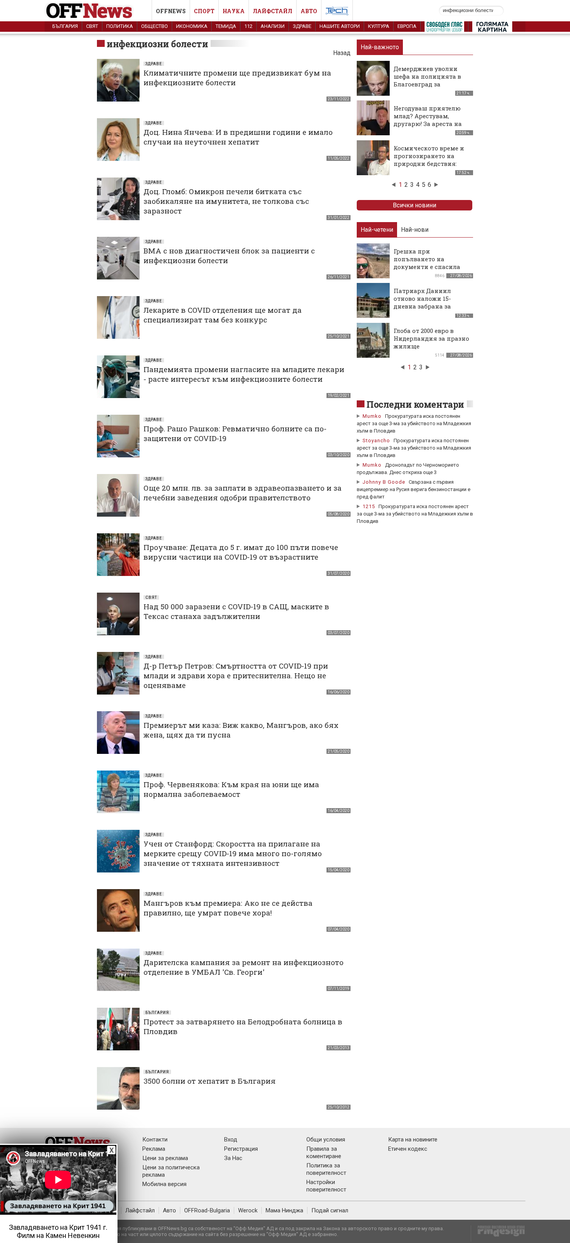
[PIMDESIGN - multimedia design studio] (498, 1233)
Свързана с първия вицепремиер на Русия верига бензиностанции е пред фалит (413, 489)
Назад (342, 53)
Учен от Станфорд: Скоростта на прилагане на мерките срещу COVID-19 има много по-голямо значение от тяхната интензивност (232, 853)
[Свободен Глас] (444, 28)
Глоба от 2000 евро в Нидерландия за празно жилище (431, 338)
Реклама (153, 1148)
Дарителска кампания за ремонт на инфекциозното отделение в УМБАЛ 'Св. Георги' (243, 967)
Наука (234, 11)
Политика (119, 26)
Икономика (191, 26)
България (65, 26)
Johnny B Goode (384, 482)
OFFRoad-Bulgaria (207, 1210)
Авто (309, 11)
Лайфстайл (272, 11)
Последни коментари (415, 404)
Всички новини (414, 205)
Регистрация (241, 1148)
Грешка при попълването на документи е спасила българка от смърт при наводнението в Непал (430, 266)
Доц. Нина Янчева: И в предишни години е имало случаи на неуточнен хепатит (238, 137)
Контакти (155, 1139)
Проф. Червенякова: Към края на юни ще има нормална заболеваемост (231, 789)
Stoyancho (376, 440)
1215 (369, 506)
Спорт (204, 11)
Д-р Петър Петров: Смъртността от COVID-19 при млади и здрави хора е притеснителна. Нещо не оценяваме (235, 675)
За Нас (233, 1158)
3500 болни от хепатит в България (209, 1081)
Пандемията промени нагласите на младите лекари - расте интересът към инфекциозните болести (243, 374)
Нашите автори (340, 26)
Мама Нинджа (284, 1210)
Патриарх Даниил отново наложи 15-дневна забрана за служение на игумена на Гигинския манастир (431, 306)
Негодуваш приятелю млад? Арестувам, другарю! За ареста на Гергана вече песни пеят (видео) (428, 123)
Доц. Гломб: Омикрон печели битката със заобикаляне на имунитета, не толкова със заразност (226, 200)
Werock (247, 1210)
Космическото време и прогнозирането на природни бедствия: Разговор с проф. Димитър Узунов (429, 163)
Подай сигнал (329, 1210)
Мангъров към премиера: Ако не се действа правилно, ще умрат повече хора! (228, 907)
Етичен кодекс (407, 1148)
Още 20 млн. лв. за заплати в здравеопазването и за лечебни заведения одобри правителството (242, 492)
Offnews (171, 11)
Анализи (273, 26)
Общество (154, 26)
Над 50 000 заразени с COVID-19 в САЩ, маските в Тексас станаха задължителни (236, 611)
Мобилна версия (164, 1184)
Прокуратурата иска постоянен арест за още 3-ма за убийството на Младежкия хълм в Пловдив (414, 423)
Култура (378, 26)
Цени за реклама (165, 1158)
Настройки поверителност (326, 1186)
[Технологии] (336, 12)
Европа (406, 26)
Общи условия (325, 1139)
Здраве (302, 26)
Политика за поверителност (326, 1169)
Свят (92, 26)
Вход (230, 1139)
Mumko (372, 416)
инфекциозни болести (157, 44)
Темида (226, 26)
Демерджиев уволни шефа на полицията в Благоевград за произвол (427, 80)
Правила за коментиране (323, 1152)
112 (248, 26)
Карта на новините (412, 1139)
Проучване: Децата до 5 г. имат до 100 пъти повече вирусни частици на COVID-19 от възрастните (240, 552)
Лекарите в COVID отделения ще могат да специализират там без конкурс (222, 314)
